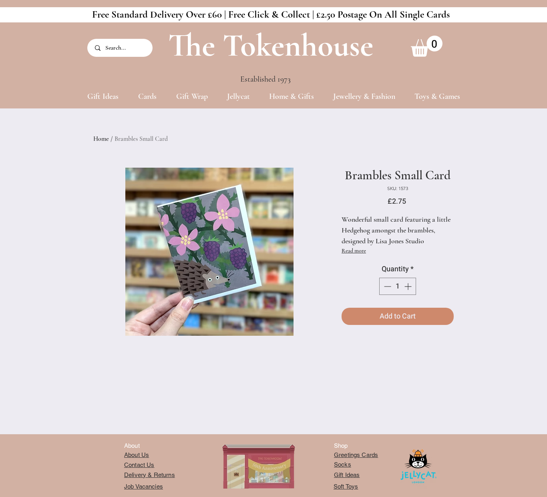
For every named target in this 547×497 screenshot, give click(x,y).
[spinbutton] (397, 286)
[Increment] (408, 286)
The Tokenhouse (270, 45)
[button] (426, 46)
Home (101, 139)
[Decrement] (386, 286)
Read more (354, 250)
